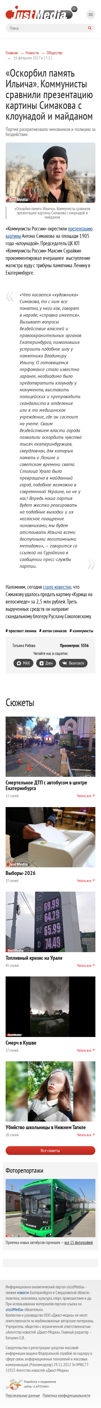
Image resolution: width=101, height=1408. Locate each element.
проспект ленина (22, 630)
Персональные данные (23, 1395)
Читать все (84, 796)
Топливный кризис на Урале (34, 958)
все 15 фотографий (79, 1242)
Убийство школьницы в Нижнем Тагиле (46, 1127)
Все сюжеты (50, 1150)
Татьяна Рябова (23, 646)
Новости (32, 52)
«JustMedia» (15, 1309)
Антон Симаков (54, 630)
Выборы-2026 (21, 873)
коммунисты (83, 630)
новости (23, 1292)
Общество (55, 52)
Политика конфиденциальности (66, 1395)
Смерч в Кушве (21, 1042)
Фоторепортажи (24, 1170)
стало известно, (57, 586)
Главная (12, 52)
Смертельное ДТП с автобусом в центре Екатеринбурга (46, 785)
